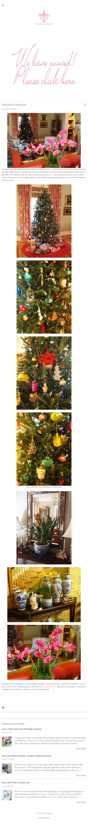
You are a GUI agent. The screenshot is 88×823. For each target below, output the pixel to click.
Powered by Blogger (44, 813)
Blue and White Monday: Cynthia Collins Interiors (26, 755)
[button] (84, 105)
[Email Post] (3, 708)
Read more (81, 749)
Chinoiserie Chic (49, 687)
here (50, 175)
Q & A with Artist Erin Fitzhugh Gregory (21, 729)
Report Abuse (44, 818)
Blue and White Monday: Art (16, 782)
